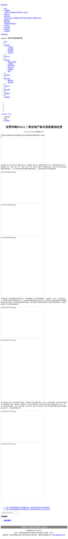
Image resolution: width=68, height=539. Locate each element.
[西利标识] (34, 5)
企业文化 (25, 12)
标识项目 (7, 16)
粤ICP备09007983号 (59, 535)
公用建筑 (16, 18)
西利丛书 (13, 23)
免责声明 (31, 527)
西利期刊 (7, 23)
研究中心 (7, 14)
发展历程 (19, 12)
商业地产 (29, 18)
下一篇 (27, 509)
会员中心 (7, 25)
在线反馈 (7, 31)
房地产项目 (22, 18)
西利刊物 (7, 21)
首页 (5, 8)
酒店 (40, 18)
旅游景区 (35, 18)
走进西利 (7, 10)
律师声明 (37, 527)
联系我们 (7, 29)
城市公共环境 (8, 18)
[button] (4, 114)
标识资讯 (7, 20)
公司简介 (7, 12)
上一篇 (27, 507)
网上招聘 (7, 27)
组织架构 (13, 12)
